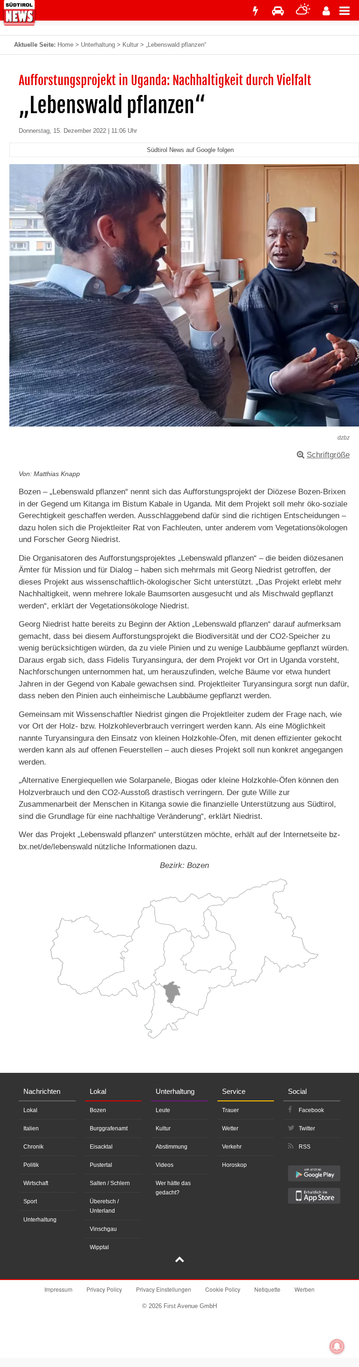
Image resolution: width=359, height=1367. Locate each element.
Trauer (230, 1110)
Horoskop (234, 1165)
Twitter (307, 1128)
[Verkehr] (278, 11)
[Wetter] (303, 11)
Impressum (58, 1289)
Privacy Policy (104, 1289)
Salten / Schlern (110, 1183)
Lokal (30, 1110)
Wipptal (99, 1247)
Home (65, 44)
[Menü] (349, 10)
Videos (164, 1165)
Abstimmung (171, 1146)
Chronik (33, 1146)
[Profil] (326, 11)
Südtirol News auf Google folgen (190, 149)
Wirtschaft (35, 1183)
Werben (304, 1289)
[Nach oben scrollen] (179, 1260)
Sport (30, 1201)
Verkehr (232, 1146)
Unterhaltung (98, 44)
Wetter (230, 1128)
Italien (31, 1128)
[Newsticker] (255, 11)
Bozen (98, 1110)
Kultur (130, 44)
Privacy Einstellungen (163, 1289)
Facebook (311, 1110)
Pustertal (101, 1165)
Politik (31, 1165)
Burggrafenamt (109, 1128)
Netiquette (267, 1289)
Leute (163, 1110)
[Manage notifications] (337, 1346)
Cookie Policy (222, 1289)
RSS (304, 1146)
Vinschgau (103, 1229)
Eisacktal (101, 1146)
